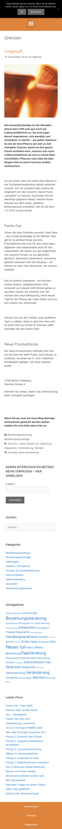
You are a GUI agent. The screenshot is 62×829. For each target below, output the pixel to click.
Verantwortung (15, 673)
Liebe (22, 443)
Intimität (43, 636)
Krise (25, 641)
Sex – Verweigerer (16, 714)
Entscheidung (42, 623)
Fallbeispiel (12, 561)
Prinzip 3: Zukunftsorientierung (23, 749)
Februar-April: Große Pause (21, 710)
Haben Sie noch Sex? (18, 718)
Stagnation (10, 448)
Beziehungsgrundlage (16, 439)
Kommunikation (15, 574)
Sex (48, 662)
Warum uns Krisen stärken (21, 771)
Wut (8, 682)
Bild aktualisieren (16, 780)
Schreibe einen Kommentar (23, 452)
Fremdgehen (42, 628)
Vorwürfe (12, 677)
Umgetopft (13, 51)
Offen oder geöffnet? (18, 789)
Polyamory (12, 657)
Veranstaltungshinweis (19, 588)
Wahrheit (38, 677)
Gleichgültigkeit (36, 632)
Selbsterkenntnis (15, 579)
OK (22, 12)
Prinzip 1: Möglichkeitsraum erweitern (27, 762)
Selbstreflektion (34, 662)
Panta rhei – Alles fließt (19, 705)
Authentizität (29, 613)
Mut (53, 641)
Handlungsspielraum (21, 637)
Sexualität (11, 583)
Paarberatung (33, 653)
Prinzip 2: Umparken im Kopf (22, 758)
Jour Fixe (51, 637)
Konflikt (10, 641)
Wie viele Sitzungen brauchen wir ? (26, 732)
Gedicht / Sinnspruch (18, 566)
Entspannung (12, 628)
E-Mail (10, 484)
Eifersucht (24, 623)
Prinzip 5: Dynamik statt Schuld (24, 736)
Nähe (30, 647)
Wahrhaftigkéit (25, 678)
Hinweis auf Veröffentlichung (22, 570)
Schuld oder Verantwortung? (22, 793)
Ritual (47, 658)
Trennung (40, 667)
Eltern (32, 623)
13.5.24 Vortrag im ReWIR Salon (24, 727)
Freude (10, 632)
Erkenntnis (27, 627)
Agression (16, 613)
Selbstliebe (19, 663)
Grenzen (12, 443)
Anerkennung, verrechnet (20, 723)
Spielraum (46, 443)
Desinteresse (12, 623)
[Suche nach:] (31, 527)
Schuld (10, 662)
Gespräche (23, 632)
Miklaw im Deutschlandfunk (22, 753)
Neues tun (33, 443)
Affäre (9, 613)
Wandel (39, 448)
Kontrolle (17, 642)
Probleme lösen (28, 657)
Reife (40, 658)
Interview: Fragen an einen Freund (25, 784)
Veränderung (25, 448)
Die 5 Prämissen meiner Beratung (25, 767)
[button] (31, 23)
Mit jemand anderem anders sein (25, 775)
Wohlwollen (51, 678)
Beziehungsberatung (20, 434)
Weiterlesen (36, 12)
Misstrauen (44, 641)
